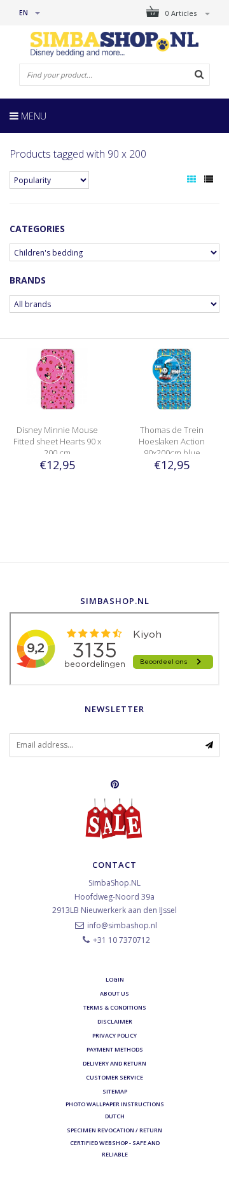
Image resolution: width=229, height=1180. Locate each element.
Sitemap (114, 1091)
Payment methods (115, 1049)
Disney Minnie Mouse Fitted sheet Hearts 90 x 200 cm (57, 441)
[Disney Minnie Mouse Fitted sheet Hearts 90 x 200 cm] (57, 378)
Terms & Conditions (114, 1007)
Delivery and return (114, 1063)
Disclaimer (114, 1021)
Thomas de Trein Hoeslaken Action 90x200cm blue (172, 441)
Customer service (114, 1077)
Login (115, 979)
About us (114, 993)
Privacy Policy (114, 1035)
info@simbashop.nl (122, 925)
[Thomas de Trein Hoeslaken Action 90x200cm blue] (171, 378)
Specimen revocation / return (114, 1130)
